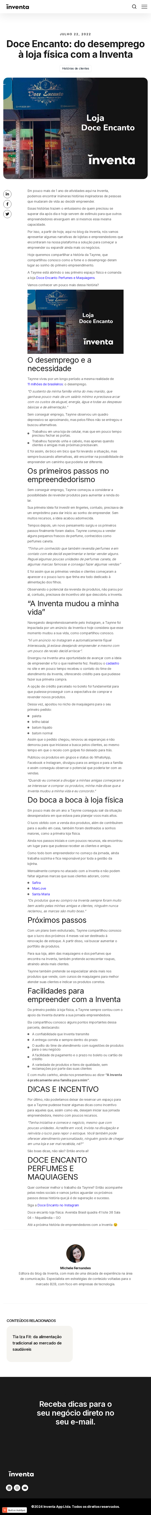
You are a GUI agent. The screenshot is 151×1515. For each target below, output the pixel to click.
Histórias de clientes (75, 68)
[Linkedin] (7, 194)
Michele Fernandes (75, 1268)
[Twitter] (7, 214)
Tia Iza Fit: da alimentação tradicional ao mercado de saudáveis (37, 1343)
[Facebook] (7, 204)
